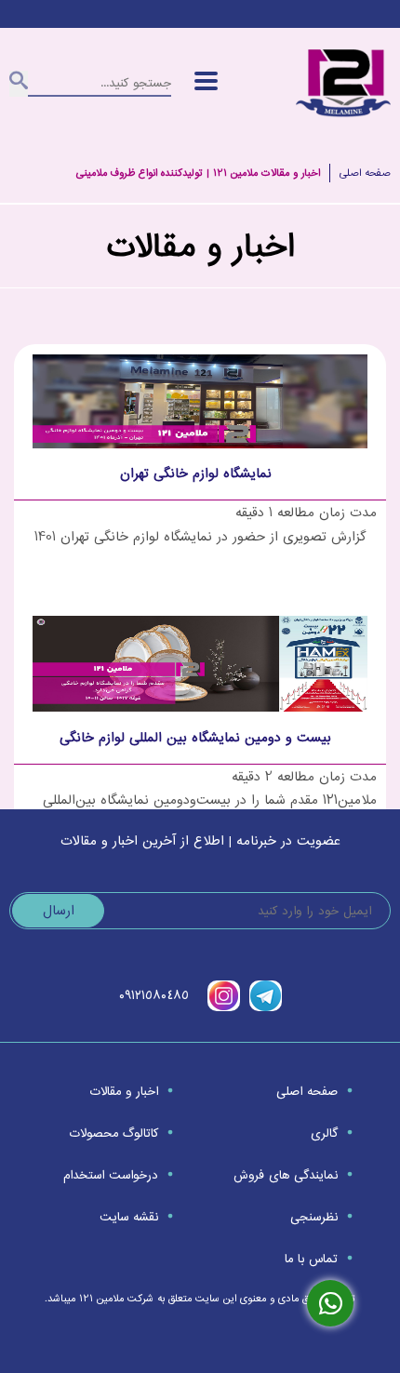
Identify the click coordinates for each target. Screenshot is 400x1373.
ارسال (58, 911)
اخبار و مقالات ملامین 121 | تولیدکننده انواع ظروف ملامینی (198, 173)
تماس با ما (311, 1259)
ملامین (110, 1298)
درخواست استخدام (109, 1175)
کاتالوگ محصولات (113, 1133)
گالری (324, 1133)
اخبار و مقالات (123, 1091)
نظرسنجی (314, 1217)
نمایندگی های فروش (285, 1175)
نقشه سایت (128, 1217)
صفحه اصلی (365, 173)
